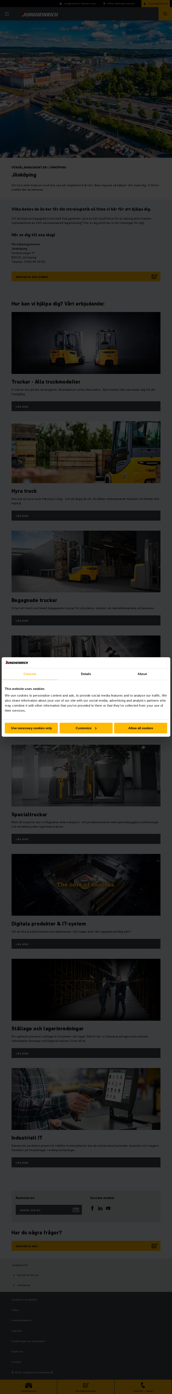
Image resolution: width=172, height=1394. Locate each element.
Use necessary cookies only (31, 728)
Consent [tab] (29, 674)
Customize (83, 728)
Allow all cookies (140, 728)
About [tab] (142, 674)
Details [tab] (86, 674)
